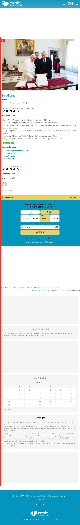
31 (40, 405)
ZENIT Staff (24, 108)
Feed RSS (41, 418)
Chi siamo (16, 496)
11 (50, 394)
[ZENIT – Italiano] (22, 3)
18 (50, 397)
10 (40, 394)
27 (71, 401)
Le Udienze (10, 153)
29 (19, 405)
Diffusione (28, 496)
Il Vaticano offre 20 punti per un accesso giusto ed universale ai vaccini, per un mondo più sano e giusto (35, 422)
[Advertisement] (40, 22)
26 (60, 401)
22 (19, 401)
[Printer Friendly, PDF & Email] (8, 143)
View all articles (8, 190)
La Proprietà (38, 496)
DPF (22, 496)
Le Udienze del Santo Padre (17, 151)
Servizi (45, 496)
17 (40, 397)
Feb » (9, 409)
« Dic (5, 409)
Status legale (53, 496)
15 (19, 397)
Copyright (62, 496)
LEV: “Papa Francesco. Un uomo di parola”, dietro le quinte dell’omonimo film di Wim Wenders (32, 434)
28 (9, 405)
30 (29, 405)
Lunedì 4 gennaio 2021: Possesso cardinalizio (18, 441)
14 (9, 397)
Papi (2, 40)
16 (29, 397)
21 (9, 401)
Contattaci (40, 500)
